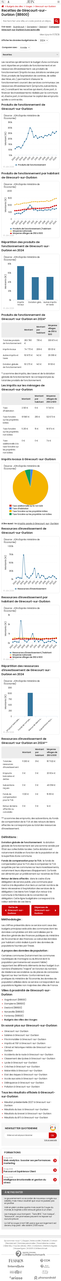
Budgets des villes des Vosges (20, 1019)
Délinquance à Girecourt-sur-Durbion (24, 1082)
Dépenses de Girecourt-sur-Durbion (42, 910)
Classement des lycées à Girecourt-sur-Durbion (29, 1058)
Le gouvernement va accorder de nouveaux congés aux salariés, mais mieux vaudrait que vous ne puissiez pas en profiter (30, 1200)
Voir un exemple (50, 1140)
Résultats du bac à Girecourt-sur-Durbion (26, 1109)
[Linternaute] (15, 1266)
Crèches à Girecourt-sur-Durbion (22, 1066)
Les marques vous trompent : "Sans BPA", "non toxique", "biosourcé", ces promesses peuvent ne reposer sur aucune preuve (29, 1216)
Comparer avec (9, 47)
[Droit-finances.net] (45, 1266)
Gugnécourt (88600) (15, 999)
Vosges (29, 6)
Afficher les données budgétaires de (19, 40)
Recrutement (11, 1243)
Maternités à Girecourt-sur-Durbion (23, 1070)
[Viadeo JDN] (45, 1272)
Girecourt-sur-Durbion (45, 6)
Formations (12, 1152)
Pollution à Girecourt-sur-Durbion (22, 1086)
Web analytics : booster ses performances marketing (27, 1160)
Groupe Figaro (20, 1248)
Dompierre (32, 27)
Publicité (45, 1241)
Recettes (7, 55)
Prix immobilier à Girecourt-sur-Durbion (25, 1039)
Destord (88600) (13, 1007)
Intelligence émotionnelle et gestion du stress (25, 1179)
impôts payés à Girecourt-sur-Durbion (38, 523)
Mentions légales (50, 1246)
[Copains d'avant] (15, 1272)
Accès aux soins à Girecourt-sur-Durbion (25, 1078)
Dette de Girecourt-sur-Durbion (15, 910)
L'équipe (25, 1241)
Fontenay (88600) (14, 1016)
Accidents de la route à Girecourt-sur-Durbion (28, 1054)
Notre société (35, 1241)
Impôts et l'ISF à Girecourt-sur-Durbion (24, 1043)
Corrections (37, 1246)
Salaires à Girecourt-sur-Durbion (21, 1035)
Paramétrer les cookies (46, 1243)
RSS (29, 1246)
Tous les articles (19, 1246)
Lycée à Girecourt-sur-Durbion (20, 1062)
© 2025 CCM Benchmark (37, 1248)
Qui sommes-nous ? (12, 1241)
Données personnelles (26, 1243)
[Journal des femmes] (15, 1261)
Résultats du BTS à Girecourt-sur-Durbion (26, 1117)
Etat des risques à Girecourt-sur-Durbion (25, 1074)
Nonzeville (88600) (14, 1012)
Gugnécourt (18, 27)
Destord (43, 27)
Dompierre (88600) (14, 1003)
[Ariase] (15, 1277)
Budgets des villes (15, 6)
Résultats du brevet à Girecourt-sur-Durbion (27, 1113)
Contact (53, 1241)
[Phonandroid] (45, 1278)
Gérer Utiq (8, 1246)
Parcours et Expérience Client (20, 1170)
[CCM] (45, 1261)
